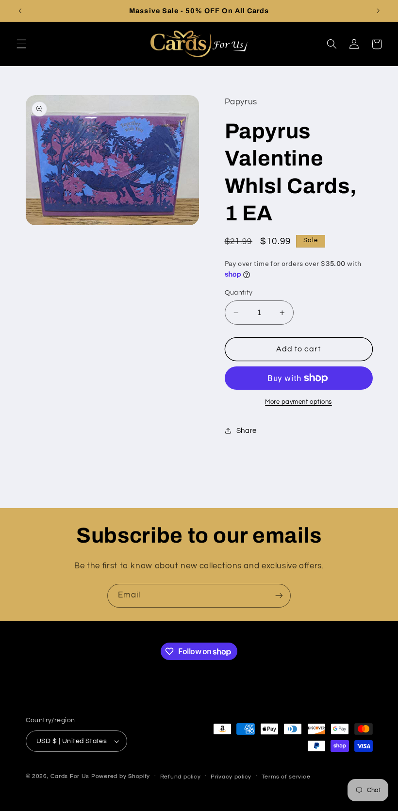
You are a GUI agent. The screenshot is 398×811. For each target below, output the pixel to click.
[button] (21, 44)
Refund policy (180, 776)
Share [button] (246, 430)
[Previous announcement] (20, 10)
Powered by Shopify (120, 776)
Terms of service (286, 776)
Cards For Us (69, 776)
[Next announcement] (378, 10)
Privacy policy (231, 776)
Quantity (239, 292)
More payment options (298, 402)
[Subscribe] (279, 596)
